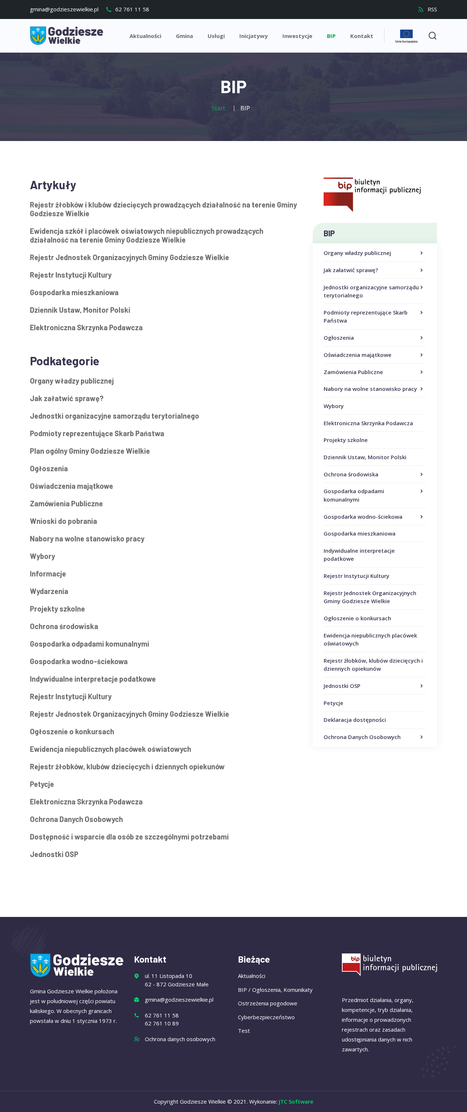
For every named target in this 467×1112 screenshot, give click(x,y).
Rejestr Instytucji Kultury (356, 575)
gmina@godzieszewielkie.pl (64, 9)
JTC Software (296, 1101)
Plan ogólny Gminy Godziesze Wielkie (90, 450)
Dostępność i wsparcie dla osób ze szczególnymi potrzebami (129, 836)
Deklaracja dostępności (355, 719)
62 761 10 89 (162, 1023)
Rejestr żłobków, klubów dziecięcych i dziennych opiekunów (127, 766)
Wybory (334, 406)
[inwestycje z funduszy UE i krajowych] (406, 35)
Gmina (184, 35)
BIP (331, 35)
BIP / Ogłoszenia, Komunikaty (275, 989)
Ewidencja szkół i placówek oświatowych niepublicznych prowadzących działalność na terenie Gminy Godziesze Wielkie (146, 235)
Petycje (333, 703)
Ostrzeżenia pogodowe (267, 1003)
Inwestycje (297, 35)
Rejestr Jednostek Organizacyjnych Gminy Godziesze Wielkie (129, 257)
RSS (431, 9)
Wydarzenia (49, 591)
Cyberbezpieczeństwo (266, 1017)
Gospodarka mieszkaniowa (359, 533)
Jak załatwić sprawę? (351, 270)
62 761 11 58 (131, 9)
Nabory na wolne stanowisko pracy (370, 388)
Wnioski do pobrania (63, 521)
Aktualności (145, 35)
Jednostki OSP (342, 685)
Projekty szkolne (346, 439)
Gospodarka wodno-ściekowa (363, 516)
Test (244, 1030)
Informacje (48, 573)
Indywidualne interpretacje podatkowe (93, 678)
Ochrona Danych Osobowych (362, 736)
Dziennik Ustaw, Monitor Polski (365, 457)
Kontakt (361, 35)
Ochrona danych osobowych (180, 1039)
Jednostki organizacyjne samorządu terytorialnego (371, 291)
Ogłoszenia (339, 337)
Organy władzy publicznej (357, 252)
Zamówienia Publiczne (353, 372)
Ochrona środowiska (351, 474)
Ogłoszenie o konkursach (357, 618)
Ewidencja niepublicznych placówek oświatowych (110, 748)
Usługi (216, 35)
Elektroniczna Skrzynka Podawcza (368, 423)
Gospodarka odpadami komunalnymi (354, 495)
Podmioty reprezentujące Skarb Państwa (366, 316)
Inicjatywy (253, 35)
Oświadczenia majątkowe (357, 354)
